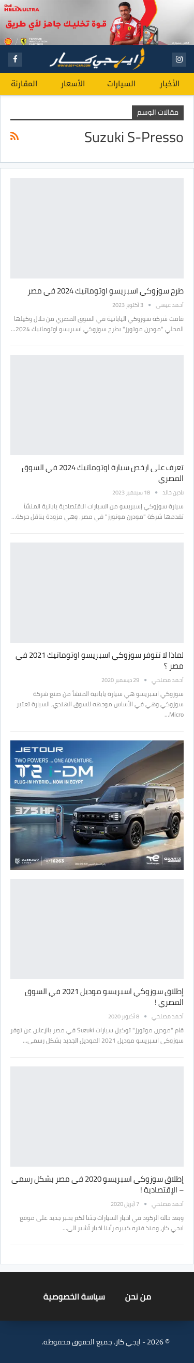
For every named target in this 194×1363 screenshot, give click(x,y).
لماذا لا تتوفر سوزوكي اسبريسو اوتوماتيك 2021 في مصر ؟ (100, 660)
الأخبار (170, 83)
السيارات (121, 83)
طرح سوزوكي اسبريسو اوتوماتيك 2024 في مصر (105, 290)
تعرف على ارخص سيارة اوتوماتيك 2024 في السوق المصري (103, 473)
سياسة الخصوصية (74, 1296)
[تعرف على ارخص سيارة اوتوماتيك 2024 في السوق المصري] (97, 405)
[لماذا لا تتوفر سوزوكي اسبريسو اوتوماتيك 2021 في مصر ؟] (97, 593)
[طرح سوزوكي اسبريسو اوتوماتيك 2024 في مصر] (97, 228)
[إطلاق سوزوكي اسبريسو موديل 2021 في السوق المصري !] (97, 929)
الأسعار (73, 83)
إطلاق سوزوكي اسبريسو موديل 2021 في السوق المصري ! (104, 997)
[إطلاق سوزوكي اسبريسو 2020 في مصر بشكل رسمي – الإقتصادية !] (97, 1116)
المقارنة (24, 83)
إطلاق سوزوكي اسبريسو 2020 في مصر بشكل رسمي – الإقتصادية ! (97, 1184)
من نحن (138, 1296)
